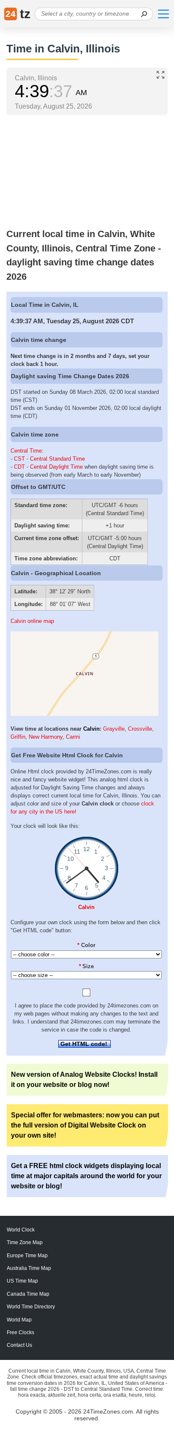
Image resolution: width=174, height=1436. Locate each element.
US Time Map (22, 1281)
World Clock (21, 1230)
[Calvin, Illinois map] (84, 714)
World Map (19, 1320)
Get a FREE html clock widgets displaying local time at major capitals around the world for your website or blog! (86, 1176)
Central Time (26, 451)
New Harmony (46, 737)
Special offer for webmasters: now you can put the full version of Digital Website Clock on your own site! (85, 1125)
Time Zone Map (25, 1242)
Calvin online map (32, 621)
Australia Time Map (29, 1268)
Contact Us (19, 1345)
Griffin (18, 737)
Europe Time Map (27, 1256)
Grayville (114, 729)
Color (86, 945)
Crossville (140, 729)
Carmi (73, 737)
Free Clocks (20, 1332)
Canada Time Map (28, 1294)
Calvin (91, 729)
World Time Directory (31, 1307)
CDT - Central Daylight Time (48, 467)
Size (86, 966)
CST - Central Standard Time (49, 459)
